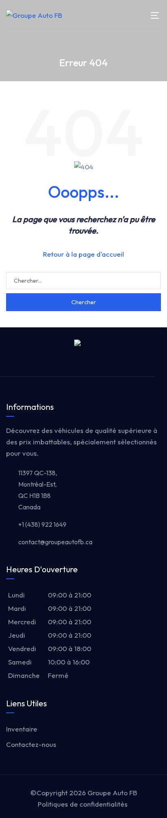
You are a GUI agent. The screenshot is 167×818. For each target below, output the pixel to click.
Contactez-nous (31, 744)
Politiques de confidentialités (83, 804)
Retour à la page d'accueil (83, 254)
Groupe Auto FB (112, 792)
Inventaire (21, 729)
